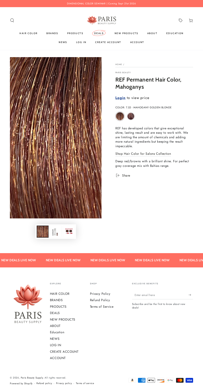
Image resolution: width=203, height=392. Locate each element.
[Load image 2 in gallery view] (56, 232)
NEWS (54, 338)
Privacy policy (64, 383)
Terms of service (85, 383)
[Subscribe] (191, 294)
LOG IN (55, 345)
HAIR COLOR (60, 293)
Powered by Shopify (21, 383)
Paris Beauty (123, 72)
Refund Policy (100, 300)
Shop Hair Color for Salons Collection (143, 153)
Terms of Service (102, 306)
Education (57, 332)
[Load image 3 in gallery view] (69, 232)
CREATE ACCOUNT (64, 351)
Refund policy (44, 383)
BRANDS (56, 300)
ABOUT (55, 326)
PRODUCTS (58, 306)
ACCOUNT (58, 358)
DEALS (55, 313)
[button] (12, 20)
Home (118, 64)
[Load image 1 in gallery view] (43, 232)
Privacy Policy (100, 293)
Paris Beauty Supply (32, 378)
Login (120, 97)
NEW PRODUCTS (62, 319)
